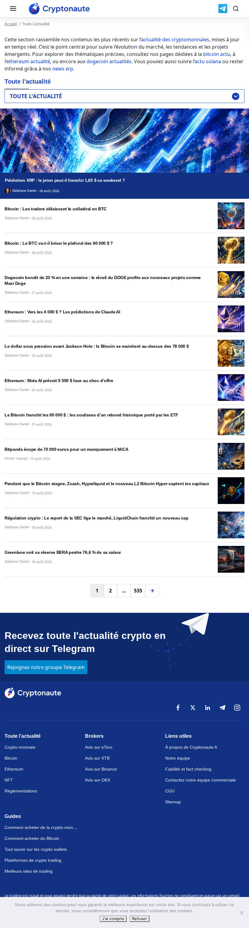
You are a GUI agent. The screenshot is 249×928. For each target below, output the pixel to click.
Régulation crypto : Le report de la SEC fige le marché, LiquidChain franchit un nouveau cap (97, 518)
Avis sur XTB (97, 758)
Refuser (139, 918)
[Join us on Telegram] (222, 8)
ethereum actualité (28, 61)
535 (138, 590)
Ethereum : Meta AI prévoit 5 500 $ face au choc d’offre (59, 380)
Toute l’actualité (23, 736)
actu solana (208, 61)
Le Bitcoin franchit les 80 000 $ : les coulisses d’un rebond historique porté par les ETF (91, 414)
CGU (170, 790)
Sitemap (173, 801)
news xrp (62, 68)
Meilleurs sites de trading (29, 871)
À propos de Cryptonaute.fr (191, 747)
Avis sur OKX (97, 780)
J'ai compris (113, 918)
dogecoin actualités (109, 61)
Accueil (11, 23)
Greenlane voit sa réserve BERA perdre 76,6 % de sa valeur (63, 552)
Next (152, 590)
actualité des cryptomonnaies (175, 39)
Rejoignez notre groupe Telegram (46, 667)
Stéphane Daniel (24, 190)
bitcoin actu (216, 54)
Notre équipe (177, 758)
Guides (13, 816)
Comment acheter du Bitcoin (32, 838)
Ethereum (14, 769)
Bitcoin (11, 758)
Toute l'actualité (36, 96)
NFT (9, 780)
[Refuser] (241, 912)
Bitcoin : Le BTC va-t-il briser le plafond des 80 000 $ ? (59, 243)
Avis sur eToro (98, 747)
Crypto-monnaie (20, 747)
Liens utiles (178, 736)
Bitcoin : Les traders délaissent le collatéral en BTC (56, 208)
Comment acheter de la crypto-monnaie (43, 827)
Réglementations (21, 790)
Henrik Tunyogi (16, 458)
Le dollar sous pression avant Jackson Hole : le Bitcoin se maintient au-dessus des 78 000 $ (97, 346)
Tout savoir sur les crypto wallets (36, 849)
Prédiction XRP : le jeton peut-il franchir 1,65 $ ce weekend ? (65, 180)
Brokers (94, 736)
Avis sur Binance (101, 769)
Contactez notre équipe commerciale (200, 780)
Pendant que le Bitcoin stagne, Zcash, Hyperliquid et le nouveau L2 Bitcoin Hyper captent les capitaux (107, 483)
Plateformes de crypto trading (33, 860)
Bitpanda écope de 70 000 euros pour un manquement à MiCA (66, 449)
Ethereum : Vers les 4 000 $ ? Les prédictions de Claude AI (62, 311)
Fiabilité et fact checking (188, 769)
